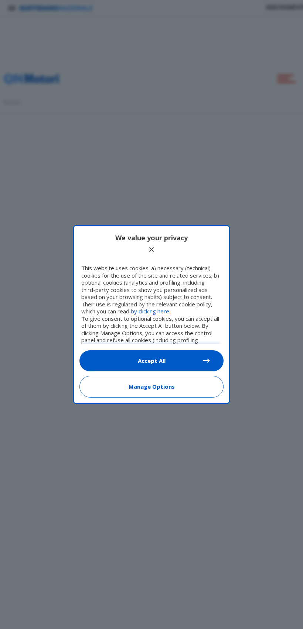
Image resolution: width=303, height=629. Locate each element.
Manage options (152, 386)
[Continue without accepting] (151, 249)
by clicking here (150, 311)
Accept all (152, 360)
